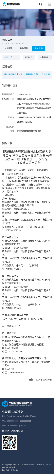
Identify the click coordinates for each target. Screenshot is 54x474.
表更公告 (29, 57)
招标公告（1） (11, 57)
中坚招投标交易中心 (12, 411)
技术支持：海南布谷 (10, 470)
